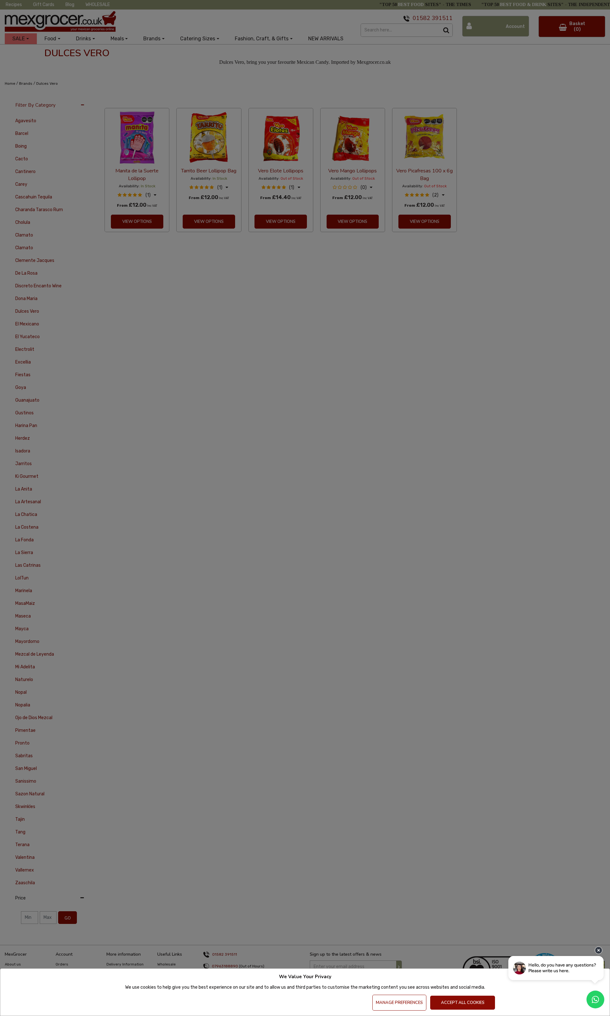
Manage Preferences (399, 1003)
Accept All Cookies (463, 1003)
